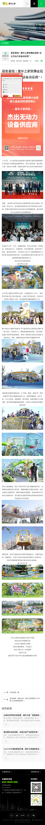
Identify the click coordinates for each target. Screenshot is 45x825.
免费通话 (17, 96)
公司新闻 (5, 43)
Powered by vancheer (24, 822)
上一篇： (11, 692)
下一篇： (21, 700)
